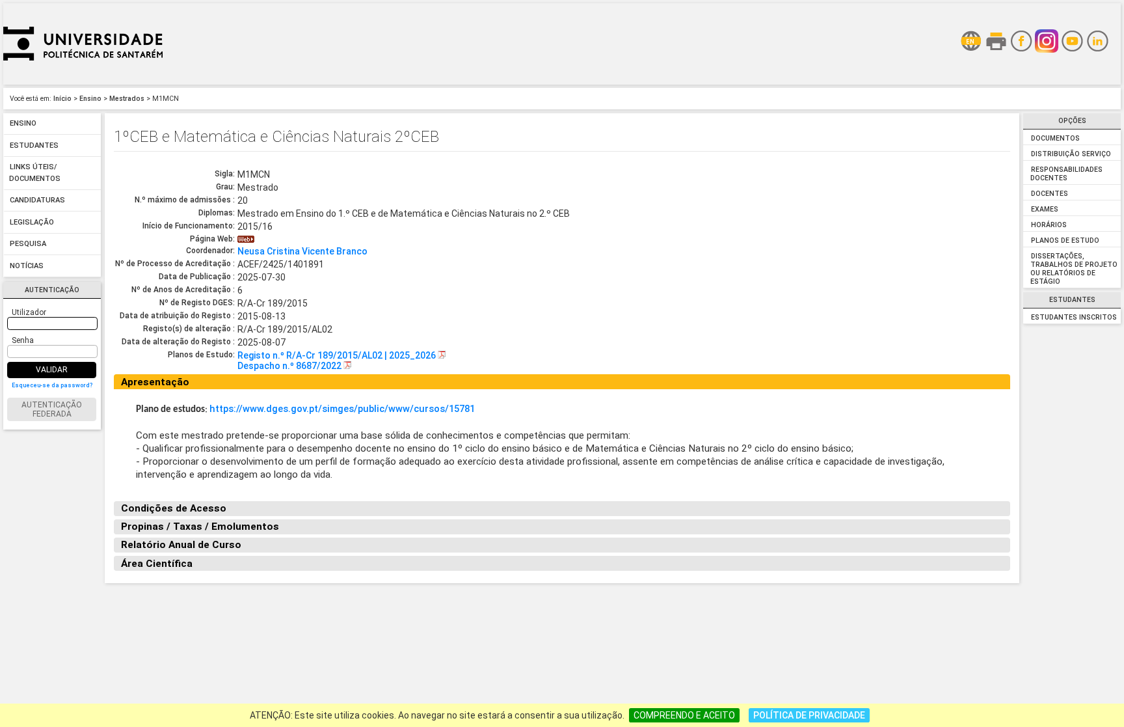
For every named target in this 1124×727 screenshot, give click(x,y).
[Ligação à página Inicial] (83, 81)
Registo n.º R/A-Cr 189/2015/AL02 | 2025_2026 (337, 355)
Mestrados (126, 98)
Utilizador (29, 312)
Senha (23, 340)
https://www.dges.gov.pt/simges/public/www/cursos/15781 (342, 409)
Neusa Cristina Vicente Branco (302, 251)
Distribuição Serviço (1071, 154)
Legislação (32, 222)
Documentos (1055, 138)
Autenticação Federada (51, 409)
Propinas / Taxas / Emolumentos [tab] (200, 526)
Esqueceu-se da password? (52, 385)
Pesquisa (28, 244)
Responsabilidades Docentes (1066, 173)
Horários (1049, 225)
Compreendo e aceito (684, 715)
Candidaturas (37, 201)
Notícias (27, 266)
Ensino (90, 98)
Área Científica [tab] (157, 563)
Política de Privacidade (809, 715)
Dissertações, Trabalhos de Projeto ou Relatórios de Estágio (1073, 269)
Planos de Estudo (1065, 240)
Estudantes (34, 145)
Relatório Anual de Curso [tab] (181, 545)
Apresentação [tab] (155, 382)
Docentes (1049, 193)
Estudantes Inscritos (1074, 317)
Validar (52, 369)
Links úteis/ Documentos (34, 173)
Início (62, 98)
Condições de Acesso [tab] (173, 508)
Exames (1044, 209)
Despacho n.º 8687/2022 (290, 366)
